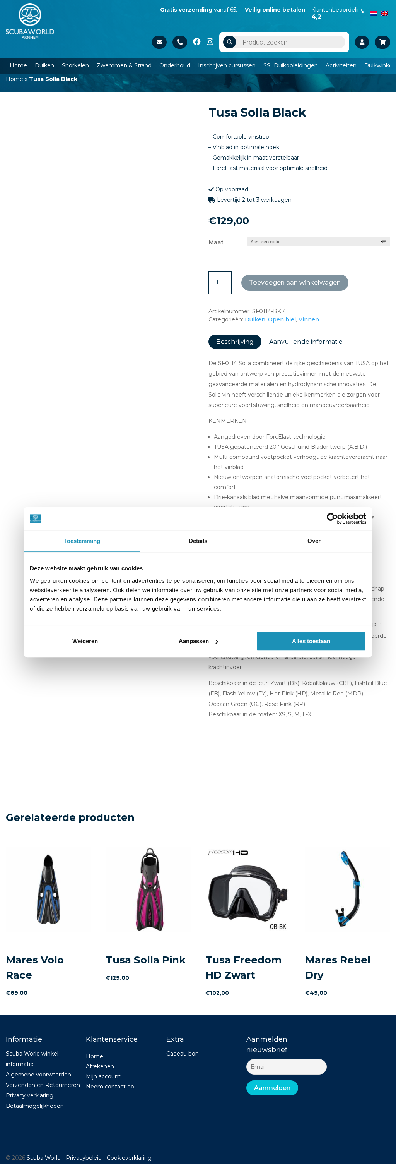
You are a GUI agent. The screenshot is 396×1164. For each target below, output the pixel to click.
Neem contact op (110, 1086)
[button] (175, 116)
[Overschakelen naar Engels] (384, 12)
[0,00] (382, 42)
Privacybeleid (84, 1157)
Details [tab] (198, 540)
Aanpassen (194, 641)
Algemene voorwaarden (38, 1074)
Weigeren (85, 641)
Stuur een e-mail (159, 42)
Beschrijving (235, 341)
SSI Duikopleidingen (290, 65)
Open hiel (282, 319)
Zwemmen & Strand (124, 65)
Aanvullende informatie (306, 341)
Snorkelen (75, 65)
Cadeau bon (182, 1053)
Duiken (44, 65)
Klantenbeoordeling (338, 13)
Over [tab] (314, 540)
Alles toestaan (311, 641)
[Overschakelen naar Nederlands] (374, 12)
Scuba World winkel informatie (32, 1059)
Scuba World (44, 1157)
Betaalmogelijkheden (35, 1105)
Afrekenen (100, 1066)
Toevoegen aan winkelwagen (295, 282)
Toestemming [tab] (81, 540)
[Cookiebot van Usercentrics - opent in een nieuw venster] (332, 518)
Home (18, 65)
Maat (216, 242)
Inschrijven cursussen (227, 65)
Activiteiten (341, 65)
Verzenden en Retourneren (43, 1085)
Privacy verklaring (29, 1095)
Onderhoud (174, 65)
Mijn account (103, 1076)
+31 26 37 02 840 (179, 42)
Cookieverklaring (129, 1157)
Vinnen (309, 319)
